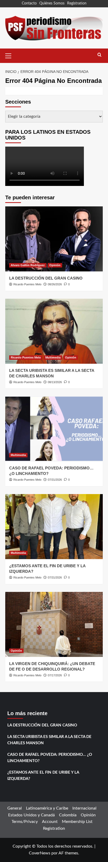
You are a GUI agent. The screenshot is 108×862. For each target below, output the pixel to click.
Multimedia (53, 357)
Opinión (55, 265)
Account (50, 822)
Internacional (84, 808)
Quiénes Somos (51, 3)
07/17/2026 (55, 675)
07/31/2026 (55, 479)
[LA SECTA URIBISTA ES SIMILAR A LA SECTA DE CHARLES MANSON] (54, 331)
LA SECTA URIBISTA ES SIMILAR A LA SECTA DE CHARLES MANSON (49, 740)
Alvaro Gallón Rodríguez (28, 265)
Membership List (77, 822)
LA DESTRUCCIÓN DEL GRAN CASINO (46, 278)
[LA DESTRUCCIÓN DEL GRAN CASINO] (54, 238)
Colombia (68, 815)
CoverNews (39, 853)
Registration (77, 3)
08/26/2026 (55, 284)
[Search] (99, 55)
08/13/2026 (55, 382)
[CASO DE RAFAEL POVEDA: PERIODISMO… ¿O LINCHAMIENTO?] (54, 428)
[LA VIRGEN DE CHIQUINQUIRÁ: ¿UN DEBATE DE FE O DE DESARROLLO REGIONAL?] (54, 624)
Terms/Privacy (25, 822)
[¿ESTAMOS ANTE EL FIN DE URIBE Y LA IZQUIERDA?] (54, 526)
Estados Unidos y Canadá (31, 815)
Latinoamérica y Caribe (47, 808)
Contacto (29, 3)
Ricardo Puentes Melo (27, 284)
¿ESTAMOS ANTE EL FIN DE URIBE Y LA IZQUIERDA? (43, 775)
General (14, 808)
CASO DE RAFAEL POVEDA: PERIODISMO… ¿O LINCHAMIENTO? (49, 758)
